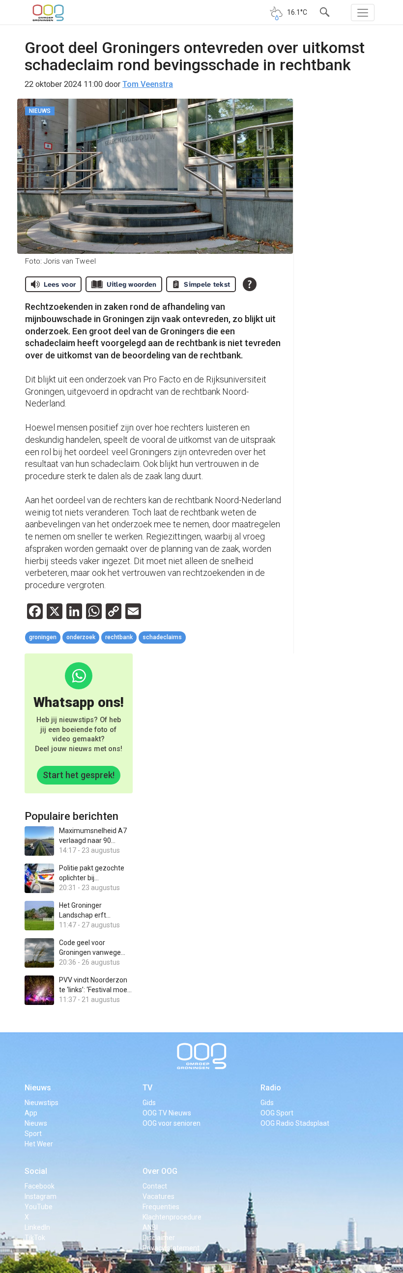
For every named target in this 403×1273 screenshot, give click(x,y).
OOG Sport (276, 1113)
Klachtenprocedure (172, 1217)
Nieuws (38, 1087)
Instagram (41, 1196)
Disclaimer (159, 1238)
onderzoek (80, 637)
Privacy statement (171, 1248)
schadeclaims (162, 637)
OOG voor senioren (172, 1123)
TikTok (35, 1238)
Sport (33, 1134)
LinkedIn (37, 1227)
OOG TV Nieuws (167, 1113)
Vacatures (158, 1196)
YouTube (39, 1207)
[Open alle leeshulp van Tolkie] (250, 284)
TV (147, 1087)
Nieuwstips (41, 1103)
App (31, 1113)
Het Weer (39, 1144)
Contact (155, 1186)
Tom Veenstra (147, 84)
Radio (270, 1087)
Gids (149, 1103)
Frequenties (161, 1207)
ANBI (150, 1227)
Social (36, 1171)
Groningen (43, 637)
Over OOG (160, 1171)
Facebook (40, 1186)
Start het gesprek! (79, 775)
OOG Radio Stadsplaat (294, 1123)
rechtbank (119, 637)
